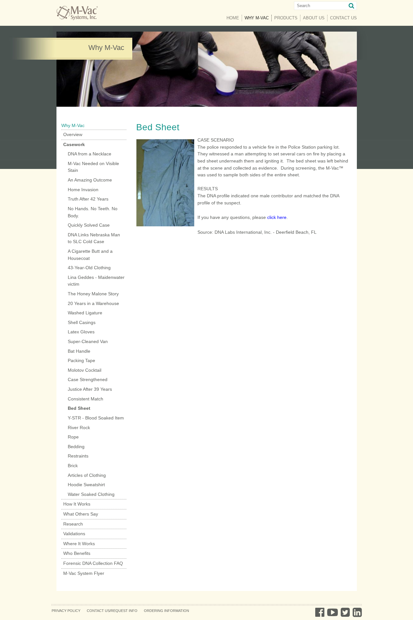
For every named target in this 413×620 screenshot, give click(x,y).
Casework (74, 144)
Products (285, 17)
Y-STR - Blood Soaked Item (96, 417)
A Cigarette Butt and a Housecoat (90, 255)
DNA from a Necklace (89, 153)
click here (277, 217)
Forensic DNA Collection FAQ (93, 563)
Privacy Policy (66, 611)
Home (233, 17)
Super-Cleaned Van (88, 341)
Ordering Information (166, 611)
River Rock (79, 427)
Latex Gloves (81, 331)
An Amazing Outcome (90, 179)
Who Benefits (76, 553)
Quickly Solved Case (89, 225)
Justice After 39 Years (90, 389)
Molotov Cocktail (84, 370)
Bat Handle (79, 351)
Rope (73, 436)
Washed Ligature (85, 312)
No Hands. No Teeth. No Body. (92, 212)
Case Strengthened (87, 379)
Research (73, 524)
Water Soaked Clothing (91, 494)
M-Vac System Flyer (83, 573)
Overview (72, 134)
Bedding (76, 446)
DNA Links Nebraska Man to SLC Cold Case (94, 238)
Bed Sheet (79, 408)
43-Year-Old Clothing (89, 267)
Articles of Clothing (87, 475)
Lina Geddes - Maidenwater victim (96, 281)
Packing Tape (81, 360)
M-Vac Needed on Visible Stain (93, 167)
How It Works (76, 504)
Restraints (78, 455)
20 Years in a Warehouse (93, 303)
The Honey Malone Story (93, 293)
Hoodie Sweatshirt (86, 484)
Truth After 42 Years (88, 199)
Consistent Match (85, 398)
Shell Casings (82, 322)
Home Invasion (83, 189)
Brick (73, 465)
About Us (314, 17)
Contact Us (343, 17)
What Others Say (80, 514)
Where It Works (79, 543)
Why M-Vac (258, 17)
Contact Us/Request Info (112, 611)
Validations (74, 533)
